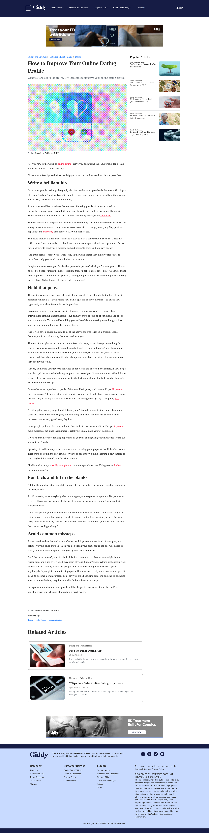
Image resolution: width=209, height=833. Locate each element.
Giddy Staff (77, 655)
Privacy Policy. (158, 769)
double (117, 465)
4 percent (118, 426)
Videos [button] (140, 8)
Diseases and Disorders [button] (78, 8)
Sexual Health (103, 770)
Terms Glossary (37, 777)
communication (55, 620)
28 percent (105, 215)
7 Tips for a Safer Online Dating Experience (96, 683)
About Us (34, 770)
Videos (100, 784)
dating (30, 620)
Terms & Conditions (72, 774)
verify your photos (61, 465)
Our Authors (35, 780)
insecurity (48, 231)
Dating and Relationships (61, 57)
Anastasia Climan (80, 687)
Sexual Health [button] (56, 8)
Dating (78, 57)
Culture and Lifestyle (37, 57)
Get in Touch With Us (73, 770)
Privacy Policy (70, 777)
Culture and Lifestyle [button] (121, 8)
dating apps (41, 620)
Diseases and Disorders (108, 774)
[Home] (39, 8)
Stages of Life (103, 777)
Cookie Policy (70, 780)
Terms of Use (141, 769)
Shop (99, 787)
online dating (64, 163)
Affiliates (33, 784)
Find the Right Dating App (85, 650)
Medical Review (37, 774)
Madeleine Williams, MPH (47, 153)
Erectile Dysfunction (136, 80)
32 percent (117, 389)
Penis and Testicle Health (137, 62)
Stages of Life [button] (100, 8)
